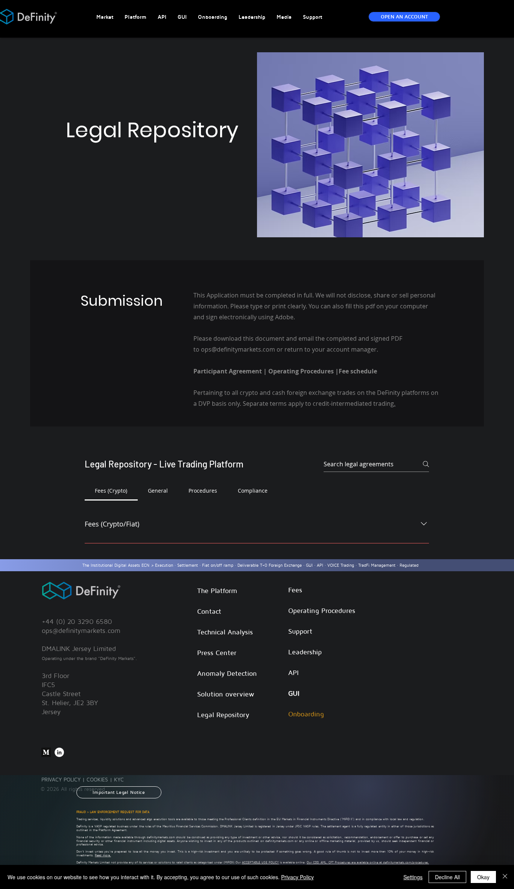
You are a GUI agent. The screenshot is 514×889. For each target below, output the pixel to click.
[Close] (504, 877)
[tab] (111, 491)
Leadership (305, 652)
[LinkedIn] (59, 752)
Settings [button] (413, 877)
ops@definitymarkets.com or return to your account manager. (290, 349)
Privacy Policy (297, 877)
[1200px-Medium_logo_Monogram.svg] (46, 752)
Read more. (103, 855)
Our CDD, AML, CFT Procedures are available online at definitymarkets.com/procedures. (368, 862)
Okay (483, 877)
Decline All (447, 877)
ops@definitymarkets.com (81, 630)
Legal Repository (223, 715)
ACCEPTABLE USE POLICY (260, 862)
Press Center (216, 653)
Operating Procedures (321, 610)
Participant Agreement (227, 371)
